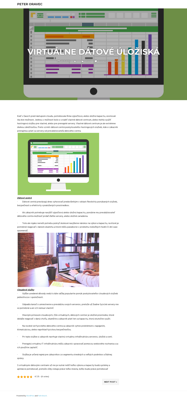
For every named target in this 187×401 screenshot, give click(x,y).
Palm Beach (42, 395)
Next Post (110, 382)
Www (88, 61)
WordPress (30, 395)
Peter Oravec (29, 4)
